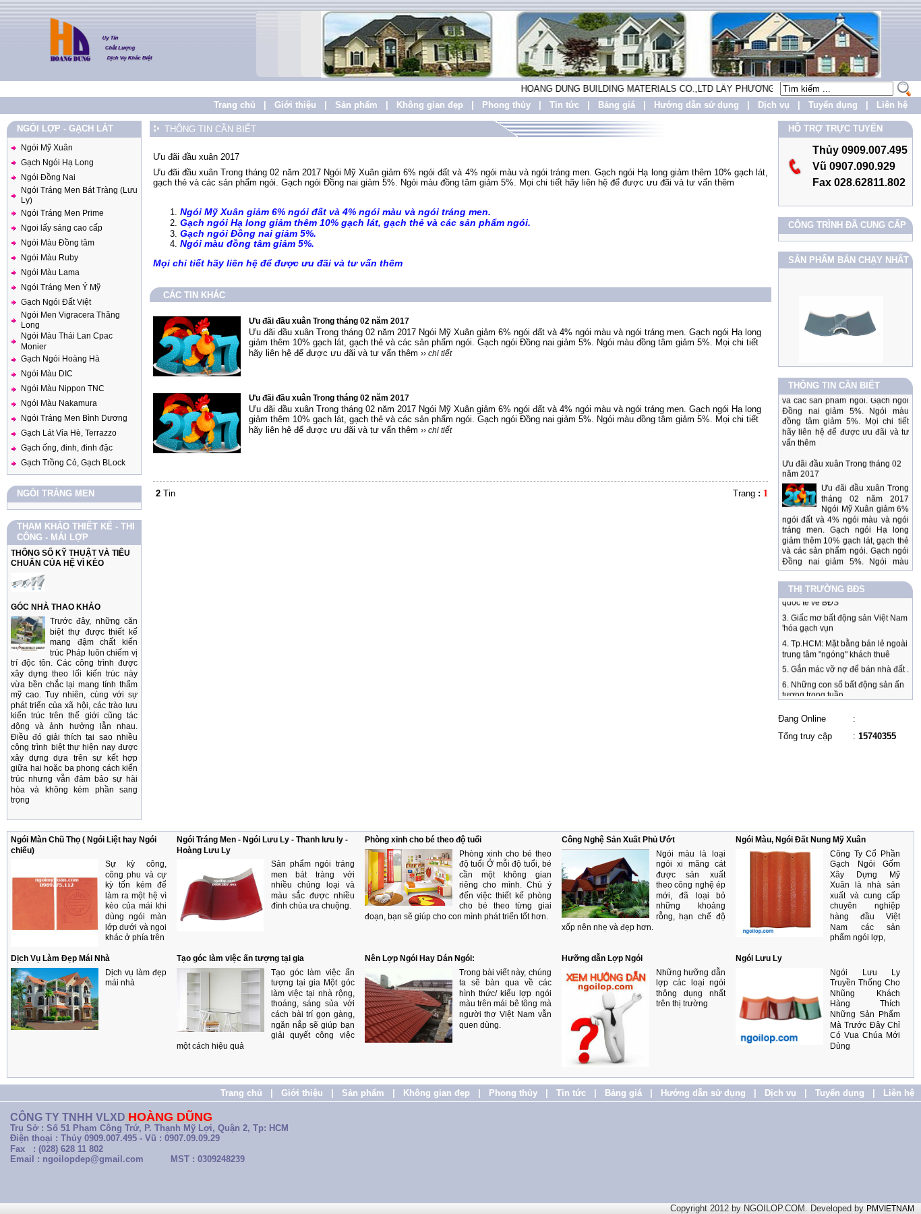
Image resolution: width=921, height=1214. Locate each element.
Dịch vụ (774, 105)
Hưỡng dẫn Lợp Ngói (602, 958)
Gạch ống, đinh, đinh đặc (67, 448)
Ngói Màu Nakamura (59, 403)
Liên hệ (892, 105)
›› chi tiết (436, 353)
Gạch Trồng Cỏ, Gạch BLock (73, 462)
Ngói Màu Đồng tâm (57, 243)
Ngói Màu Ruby (49, 257)
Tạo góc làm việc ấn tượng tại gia (240, 958)
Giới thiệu (295, 105)
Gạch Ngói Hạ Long (57, 162)
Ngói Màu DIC (47, 373)
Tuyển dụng (833, 105)
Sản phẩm (356, 105)
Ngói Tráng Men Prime (62, 213)
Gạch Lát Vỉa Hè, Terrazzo (69, 433)
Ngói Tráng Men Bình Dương (74, 418)
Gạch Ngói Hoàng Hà (60, 359)
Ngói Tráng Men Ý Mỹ (60, 287)
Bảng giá (616, 105)
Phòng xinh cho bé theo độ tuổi (423, 839)
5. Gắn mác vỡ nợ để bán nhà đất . (845, 657)
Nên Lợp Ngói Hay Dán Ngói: (420, 958)
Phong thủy (506, 105)
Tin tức (564, 105)
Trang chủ (235, 105)
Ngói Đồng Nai (48, 177)
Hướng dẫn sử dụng (696, 105)
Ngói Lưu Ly (759, 958)
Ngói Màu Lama (50, 272)
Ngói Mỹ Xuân (47, 147)
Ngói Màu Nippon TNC (63, 388)
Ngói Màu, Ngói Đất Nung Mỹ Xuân (801, 839)
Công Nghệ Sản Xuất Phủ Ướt (618, 839)
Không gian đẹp (429, 105)
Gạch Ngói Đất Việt (56, 302)
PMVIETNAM (890, 1208)
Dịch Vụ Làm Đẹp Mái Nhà (60, 958)
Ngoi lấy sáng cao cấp (61, 228)
